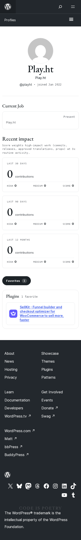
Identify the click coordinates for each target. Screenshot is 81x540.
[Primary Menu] (71, 19)
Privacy (10, 377)
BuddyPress (16, 454)
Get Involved (52, 392)
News (9, 361)
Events (47, 400)
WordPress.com (19, 431)
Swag (48, 416)
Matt (10, 438)
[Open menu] (74, 7)
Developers (13, 408)
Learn (9, 392)
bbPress (13, 447)
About (9, 353)
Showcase (50, 353)
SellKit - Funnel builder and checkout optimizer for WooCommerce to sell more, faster (42, 313)
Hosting (10, 369)
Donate (49, 408)
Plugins (47, 369)
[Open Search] (60, 7)
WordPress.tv (17, 416)
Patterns (48, 377)
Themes (48, 361)
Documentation (17, 400)
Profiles (10, 20)
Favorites (15, 281)
